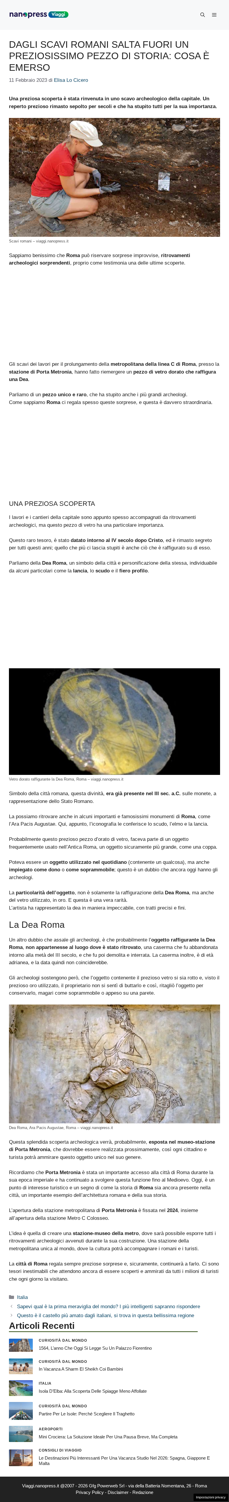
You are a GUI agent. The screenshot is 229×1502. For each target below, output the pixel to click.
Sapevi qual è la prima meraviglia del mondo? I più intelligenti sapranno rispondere (108, 1306)
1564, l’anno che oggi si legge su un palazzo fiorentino (95, 1348)
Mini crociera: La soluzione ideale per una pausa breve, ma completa (108, 1436)
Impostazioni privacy (211, 1497)
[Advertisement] (114, 316)
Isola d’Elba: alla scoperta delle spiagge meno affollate (93, 1391)
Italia (22, 1297)
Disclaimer (118, 1492)
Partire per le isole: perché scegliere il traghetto (86, 1413)
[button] (202, 15)
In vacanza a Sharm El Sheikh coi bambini (81, 1369)
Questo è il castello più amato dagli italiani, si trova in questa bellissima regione (105, 1315)
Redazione (142, 1492)
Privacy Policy (90, 1492)
